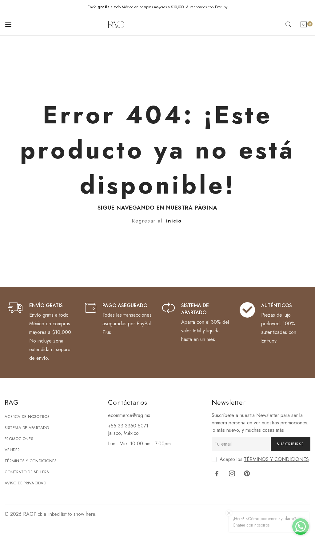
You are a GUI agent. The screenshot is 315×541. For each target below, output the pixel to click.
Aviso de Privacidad (25, 483)
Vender (12, 450)
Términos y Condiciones (31, 461)
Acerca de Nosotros (27, 416)
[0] (303, 25)
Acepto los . (265, 459)
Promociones (19, 439)
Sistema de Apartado (27, 428)
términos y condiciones (276, 459)
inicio (174, 220)
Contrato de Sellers (27, 472)
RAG (28, 514)
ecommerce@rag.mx (129, 415)
